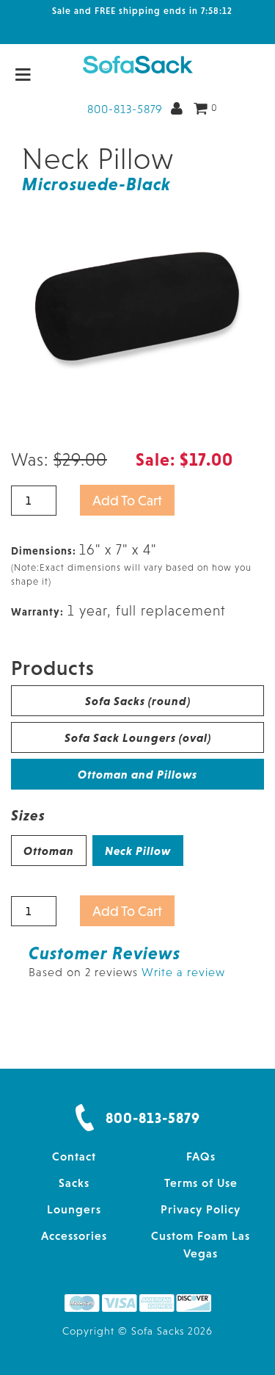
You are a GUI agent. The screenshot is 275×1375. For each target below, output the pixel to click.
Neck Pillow (138, 850)
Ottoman (48, 850)
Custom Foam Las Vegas (200, 1244)
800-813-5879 (125, 108)
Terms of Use (201, 1182)
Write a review (183, 971)
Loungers (74, 1209)
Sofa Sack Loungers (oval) (138, 737)
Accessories (74, 1235)
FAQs (201, 1156)
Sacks (74, 1182)
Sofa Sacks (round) (138, 700)
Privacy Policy (201, 1209)
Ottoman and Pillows (137, 774)
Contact (74, 1156)
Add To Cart (127, 500)
